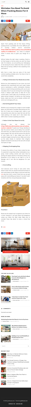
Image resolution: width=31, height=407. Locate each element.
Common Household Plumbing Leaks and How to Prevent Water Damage (17, 368)
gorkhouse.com (24, 400)
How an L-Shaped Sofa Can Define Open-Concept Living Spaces (17, 381)
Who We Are (19, 404)
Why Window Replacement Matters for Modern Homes (19, 326)
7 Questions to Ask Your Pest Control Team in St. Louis (20, 297)
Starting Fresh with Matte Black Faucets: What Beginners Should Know (21, 278)
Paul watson (16, 300)
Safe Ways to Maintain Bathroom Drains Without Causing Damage (17, 354)
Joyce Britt (16, 281)
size (2, 174)
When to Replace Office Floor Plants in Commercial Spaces (16, 375)
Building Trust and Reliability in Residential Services (20, 336)
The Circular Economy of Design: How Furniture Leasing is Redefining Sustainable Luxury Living (18, 362)
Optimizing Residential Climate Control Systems (14, 319)
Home (2, 5)
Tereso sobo (16, 290)
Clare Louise (9, 16)
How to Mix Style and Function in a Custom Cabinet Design (20, 287)
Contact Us (12, 404)
